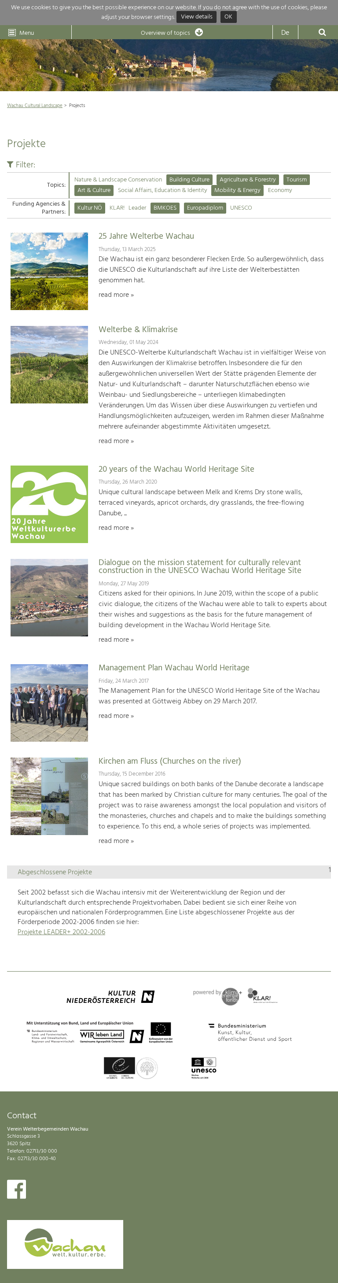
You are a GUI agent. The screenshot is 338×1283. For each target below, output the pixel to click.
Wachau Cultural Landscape (34, 106)
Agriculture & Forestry (248, 180)
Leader (137, 208)
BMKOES (165, 208)
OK (228, 17)
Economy (280, 190)
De (285, 33)
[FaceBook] (16, 1191)
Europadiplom (205, 208)
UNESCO (241, 208)
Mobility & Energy (237, 190)
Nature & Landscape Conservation (118, 180)
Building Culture (189, 180)
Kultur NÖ (89, 208)
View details (197, 17)
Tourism (297, 180)
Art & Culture (93, 190)
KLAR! (117, 208)
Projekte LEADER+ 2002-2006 (61, 932)
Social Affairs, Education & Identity (162, 190)
